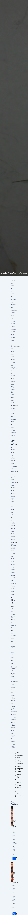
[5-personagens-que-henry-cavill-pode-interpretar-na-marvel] (12, 816)
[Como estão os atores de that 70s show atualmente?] (12, 872)
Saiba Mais (14, 858)
